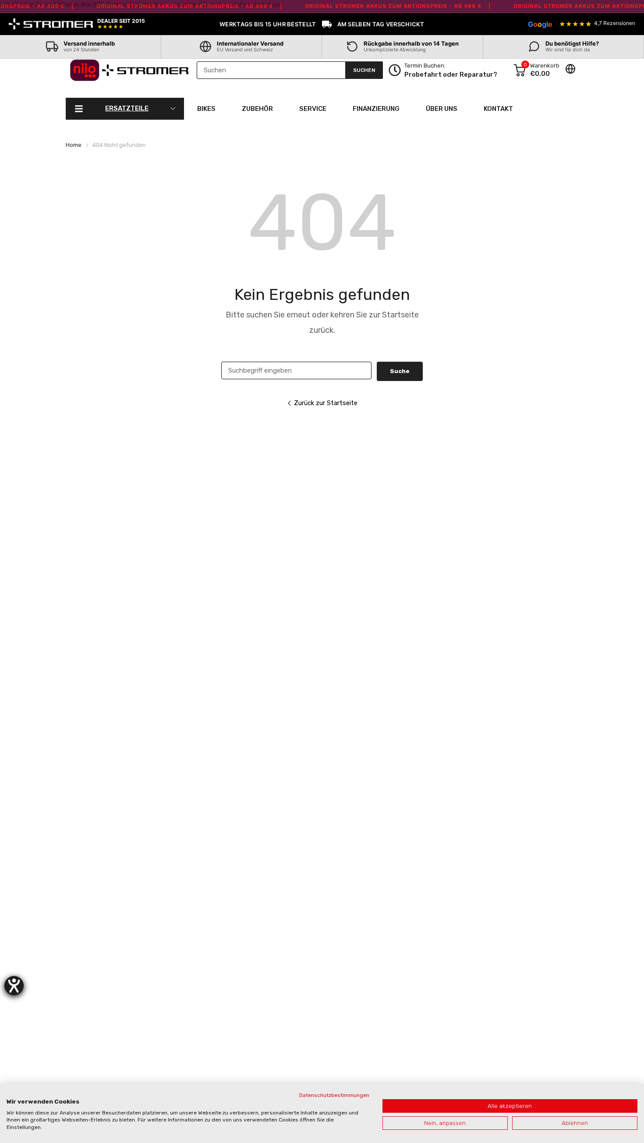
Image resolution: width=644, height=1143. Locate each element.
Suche (400, 371)
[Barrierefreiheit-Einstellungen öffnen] (14, 985)
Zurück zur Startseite (325, 403)
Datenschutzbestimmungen (334, 1095)
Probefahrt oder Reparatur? (450, 74)
